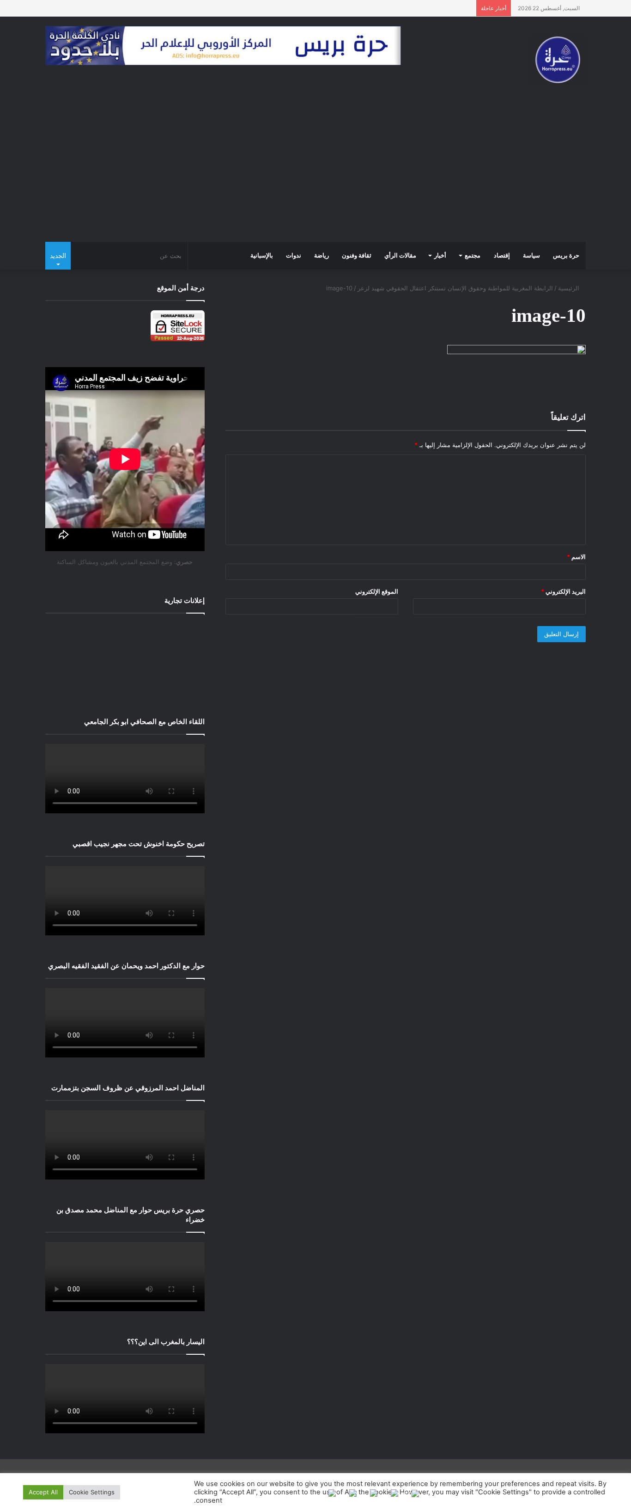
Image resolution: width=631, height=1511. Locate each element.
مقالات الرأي (400, 255)
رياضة (321, 255)
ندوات (293, 255)
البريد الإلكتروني (563, 591)
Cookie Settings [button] (92, 1492)
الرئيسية (569, 288)
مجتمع (472, 255)
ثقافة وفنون (356, 255)
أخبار (440, 255)
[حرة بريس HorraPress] (558, 60)
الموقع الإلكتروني (376, 591)
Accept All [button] (43, 1492)
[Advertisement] (315, 172)
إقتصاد (502, 255)
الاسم (576, 556)
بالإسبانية (261, 255)
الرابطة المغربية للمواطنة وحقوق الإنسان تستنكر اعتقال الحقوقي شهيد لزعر (455, 288)
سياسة (531, 255)
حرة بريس (566, 255)
